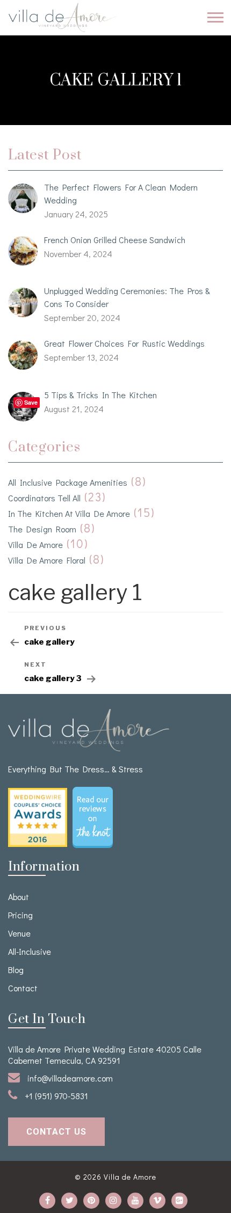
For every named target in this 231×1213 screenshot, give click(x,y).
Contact (23, 987)
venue (19, 933)
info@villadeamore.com (69, 1078)
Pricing (20, 914)
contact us (56, 1132)
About (18, 896)
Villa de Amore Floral (46, 560)
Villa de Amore (35, 544)
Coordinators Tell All (44, 497)
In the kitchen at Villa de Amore (69, 513)
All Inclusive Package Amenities (67, 482)
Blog (16, 969)
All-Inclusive (29, 951)
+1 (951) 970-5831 (55, 1095)
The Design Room (42, 529)
